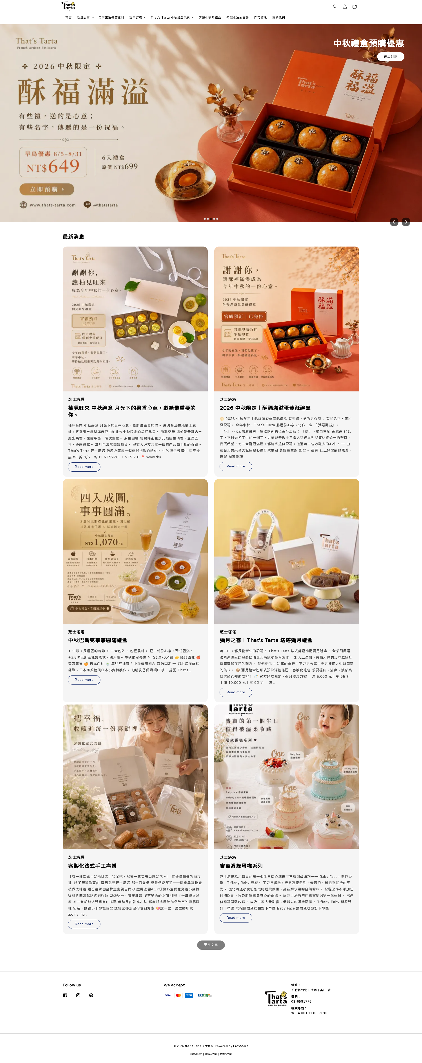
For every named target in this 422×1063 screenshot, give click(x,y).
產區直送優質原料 (111, 17)
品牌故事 (83, 17)
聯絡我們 (278, 17)
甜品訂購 (135, 17)
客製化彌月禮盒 (210, 17)
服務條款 (196, 1054)
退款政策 (226, 1054)
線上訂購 (391, 56)
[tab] (205, 219)
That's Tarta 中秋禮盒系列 (170, 17)
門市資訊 (260, 17)
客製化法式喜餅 (237, 17)
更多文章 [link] (211, 945)
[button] (335, 6)
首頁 (68, 17)
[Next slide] (406, 222)
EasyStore (240, 1045)
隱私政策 (211, 1054)
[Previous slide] (394, 222)
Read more (84, 466)
